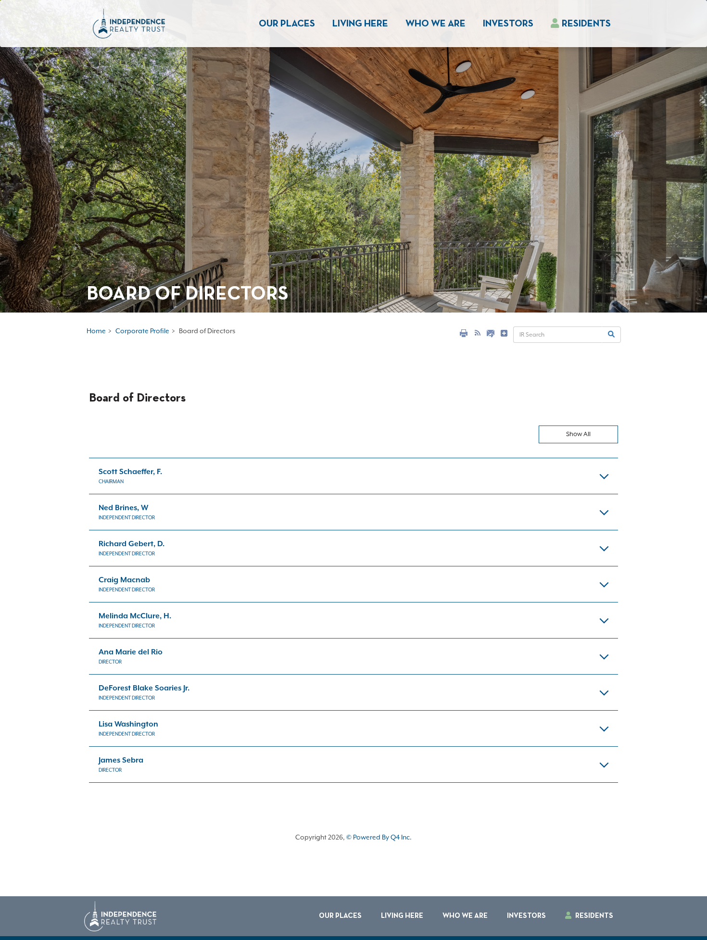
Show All (578, 434)
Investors (526, 916)
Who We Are (435, 24)
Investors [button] (508, 24)
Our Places (287, 24)
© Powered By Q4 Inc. (379, 837)
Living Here (360, 24)
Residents (586, 24)
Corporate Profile (142, 331)
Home (96, 331)
